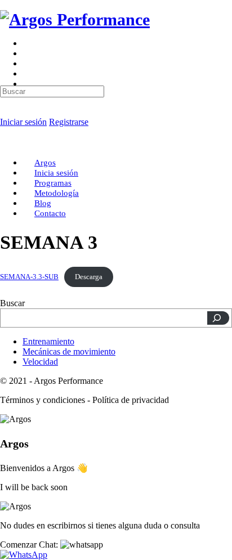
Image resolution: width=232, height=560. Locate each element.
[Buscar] (218, 318)
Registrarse (68, 122)
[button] (51, 544)
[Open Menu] (6, 47)
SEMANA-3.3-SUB (29, 277)
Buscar (12, 303)
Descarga (88, 277)
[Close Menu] (6, 143)
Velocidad (40, 361)
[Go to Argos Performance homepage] (75, 19)
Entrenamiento (48, 341)
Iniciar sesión (23, 122)
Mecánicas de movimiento (69, 351)
